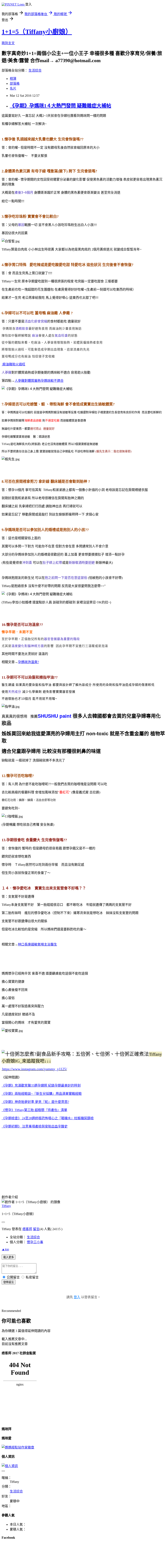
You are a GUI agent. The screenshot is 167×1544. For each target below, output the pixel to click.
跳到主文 (8, 43)
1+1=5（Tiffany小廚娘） (37, 31)
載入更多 (8, 1257)
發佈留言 (8, 1282)
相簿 (13, 78)
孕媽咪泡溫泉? (28, 662)
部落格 (15, 83)
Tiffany (6, 1206)
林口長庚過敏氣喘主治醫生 (37, 944)
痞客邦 (27, 1229)
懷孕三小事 (35, 1242)
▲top (5, 1249)
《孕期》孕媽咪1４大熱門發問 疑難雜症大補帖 (60, 105)
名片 (13, 88)
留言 (36, 1229)
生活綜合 (35, 70)
